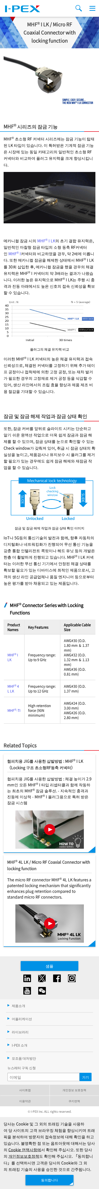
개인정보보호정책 (23, 1156)
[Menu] (92, 8)
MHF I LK (46, 240)
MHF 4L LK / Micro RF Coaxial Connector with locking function (48, 865)
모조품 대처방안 (24, 1058)
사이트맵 (25, 1090)
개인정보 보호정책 (74, 1090)
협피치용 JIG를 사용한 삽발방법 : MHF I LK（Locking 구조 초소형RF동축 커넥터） (45, 764)
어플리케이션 (22, 1018)
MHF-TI (13, 710)
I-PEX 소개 (19, 1045)
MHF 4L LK (13, 688)
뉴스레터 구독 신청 (21, 1067)
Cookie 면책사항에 (24, 1149)
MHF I (14, 253)
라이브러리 (20, 1031)
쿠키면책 (74, 1101)
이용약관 (25, 1101)
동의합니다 (49, 1180)
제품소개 (18, 1005)
